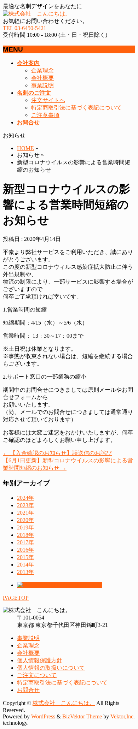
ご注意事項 (45, 115)
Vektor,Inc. (122, 716)
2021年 (25, 513)
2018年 (25, 535)
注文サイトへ (48, 100)
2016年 (25, 550)
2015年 (25, 557)
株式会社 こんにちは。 (64, 703)
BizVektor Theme (82, 716)
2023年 (25, 505)
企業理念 (42, 70)
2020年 (25, 520)
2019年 (25, 527)
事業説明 (42, 85)
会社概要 (42, 78)
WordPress (43, 716)
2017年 (25, 542)
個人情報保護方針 (39, 660)
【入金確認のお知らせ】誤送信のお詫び (57, 453)
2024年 (25, 498)
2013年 (25, 572)
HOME (25, 148)
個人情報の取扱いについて (51, 668)
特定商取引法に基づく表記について (76, 108)
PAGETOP (16, 598)
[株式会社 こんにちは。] (37, 14)
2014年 (25, 565)
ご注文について (37, 675)
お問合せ (28, 690)
